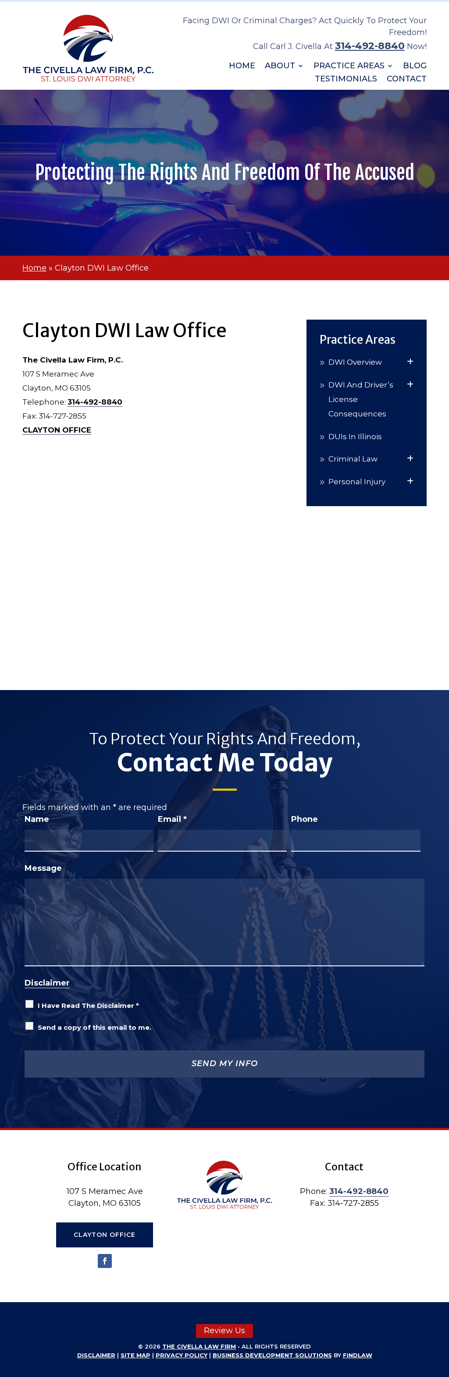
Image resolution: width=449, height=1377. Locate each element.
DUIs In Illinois (355, 436)
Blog (415, 66)
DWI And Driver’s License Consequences (360, 399)
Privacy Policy (181, 1355)
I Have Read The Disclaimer (88, 1005)
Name (37, 819)
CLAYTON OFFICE (56, 430)
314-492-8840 (370, 46)
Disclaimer (47, 983)
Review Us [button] (224, 1330)
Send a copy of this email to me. (94, 1027)
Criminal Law (353, 458)
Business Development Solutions (272, 1355)
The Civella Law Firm (199, 1346)
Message (43, 868)
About (280, 66)
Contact (407, 80)
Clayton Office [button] (104, 1235)
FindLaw (357, 1355)
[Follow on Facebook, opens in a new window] (105, 1261)
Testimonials (346, 80)
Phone (304, 819)
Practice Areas (349, 66)
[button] (440, 1313)
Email (172, 819)
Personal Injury (356, 481)
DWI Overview (355, 362)
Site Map (135, 1355)
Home (242, 66)
